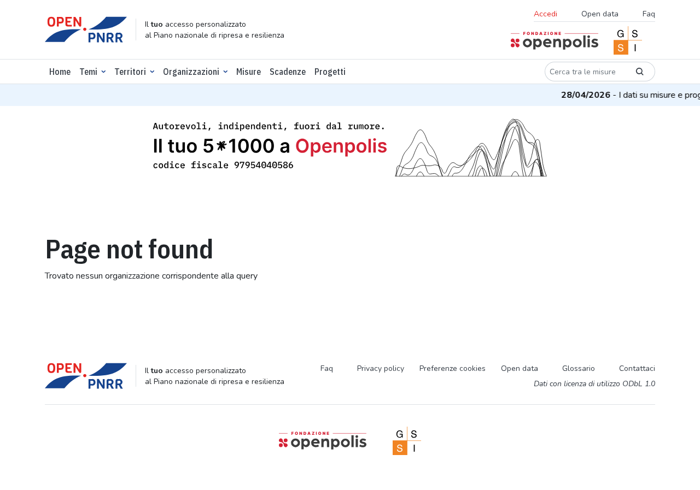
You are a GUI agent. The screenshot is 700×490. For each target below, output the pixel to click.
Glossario (578, 368)
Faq (649, 14)
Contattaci (637, 368)
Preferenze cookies (452, 368)
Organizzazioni (191, 71)
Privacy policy (380, 368)
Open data (600, 14)
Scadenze (288, 71)
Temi (88, 71)
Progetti (330, 71)
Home (60, 71)
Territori (130, 71)
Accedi (545, 14)
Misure (248, 71)
